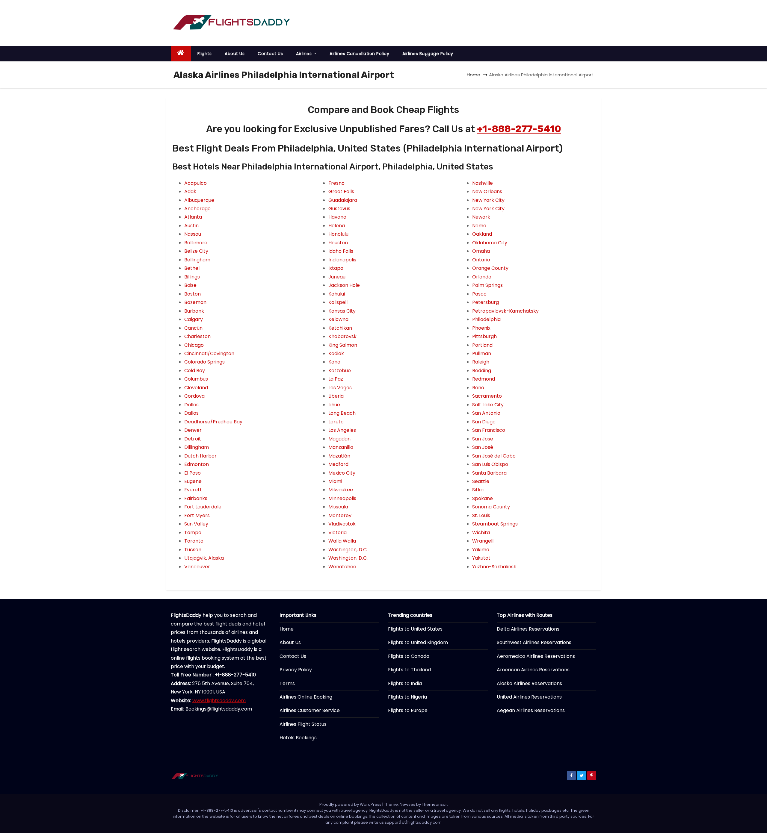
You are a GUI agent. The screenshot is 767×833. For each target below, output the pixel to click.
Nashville (482, 183)
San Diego (484, 421)
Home (473, 75)
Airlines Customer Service (310, 710)
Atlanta (193, 216)
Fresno (336, 183)
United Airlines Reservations (529, 696)
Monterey (339, 515)
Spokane (482, 498)
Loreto (336, 421)
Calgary (193, 319)
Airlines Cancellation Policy (359, 54)
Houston (338, 242)
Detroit (192, 438)
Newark (481, 216)
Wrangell (482, 540)
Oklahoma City (489, 242)
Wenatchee (342, 566)
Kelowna (338, 319)
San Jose (482, 438)
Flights (204, 54)
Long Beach (342, 413)
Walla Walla (342, 540)
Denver (193, 430)
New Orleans (487, 191)
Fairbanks (195, 498)
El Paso (192, 472)
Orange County (490, 268)
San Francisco (488, 430)
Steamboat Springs (495, 523)
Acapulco (195, 183)
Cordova (194, 396)
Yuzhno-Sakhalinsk (494, 566)
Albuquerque (199, 200)
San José (482, 447)
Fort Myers (197, 515)
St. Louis (481, 515)
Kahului (336, 293)
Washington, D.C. (348, 549)
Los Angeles (342, 430)
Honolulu (338, 234)
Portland (482, 345)
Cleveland (196, 387)
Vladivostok (342, 523)
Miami (335, 481)
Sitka (478, 489)
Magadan (339, 438)
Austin (191, 225)
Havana (337, 216)
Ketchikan (340, 328)
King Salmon (342, 345)
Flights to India (405, 683)
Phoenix (481, 328)
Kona (334, 361)
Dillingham (196, 447)
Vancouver (197, 566)
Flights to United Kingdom (418, 642)
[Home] (181, 53)
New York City (488, 200)
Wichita (481, 532)
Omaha (481, 251)
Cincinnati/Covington (209, 353)
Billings (192, 276)
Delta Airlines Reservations (528, 628)
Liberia (336, 396)
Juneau (336, 276)
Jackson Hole (344, 285)
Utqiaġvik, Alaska (204, 558)
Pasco (479, 293)
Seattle (480, 481)
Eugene (193, 481)
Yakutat (481, 558)
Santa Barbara (489, 472)
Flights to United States (415, 628)
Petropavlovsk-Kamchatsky (505, 311)
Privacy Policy (296, 669)
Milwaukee (340, 489)
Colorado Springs (204, 361)
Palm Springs (487, 285)
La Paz (335, 378)
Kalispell (338, 302)
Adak (190, 191)
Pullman (481, 353)
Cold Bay (194, 370)
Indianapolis (342, 259)
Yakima (480, 549)
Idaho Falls (340, 251)
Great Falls (341, 191)
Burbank (194, 311)
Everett (193, 489)
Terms (287, 683)
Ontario (481, 259)
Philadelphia (486, 319)
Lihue (334, 404)
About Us (234, 54)
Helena (336, 225)
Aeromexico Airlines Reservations (536, 656)
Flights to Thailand (409, 669)
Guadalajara (342, 200)
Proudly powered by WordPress (350, 804)
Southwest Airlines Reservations (534, 642)
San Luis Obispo (490, 464)
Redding (481, 370)
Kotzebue (339, 370)
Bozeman (195, 302)
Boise (190, 285)
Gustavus (339, 208)
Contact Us (270, 54)
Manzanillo (340, 447)
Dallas (191, 404)
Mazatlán (339, 455)
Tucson (192, 549)
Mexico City (341, 472)
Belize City (196, 251)
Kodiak (336, 353)
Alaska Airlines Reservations (529, 683)
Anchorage (197, 208)
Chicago (194, 345)
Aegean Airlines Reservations (531, 710)
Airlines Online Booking (306, 696)
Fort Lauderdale (202, 506)
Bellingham (197, 259)
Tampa (192, 532)
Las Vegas (340, 387)
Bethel (192, 268)
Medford (338, 464)
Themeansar (434, 804)
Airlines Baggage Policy (427, 54)
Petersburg (485, 302)
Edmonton (196, 464)
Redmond (483, 378)
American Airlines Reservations (533, 669)
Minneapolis (342, 498)
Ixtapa (335, 268)
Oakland (482, 234)
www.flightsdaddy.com (219, 700)
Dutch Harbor (200, 455)
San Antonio (486, 413)
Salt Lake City (488, 404)
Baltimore (195, 242)
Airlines (304, 54)
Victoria (337, 532)
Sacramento (487, 396)
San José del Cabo (494, 455)
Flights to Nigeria (407, 696)
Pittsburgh (484, 336)
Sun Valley (196, 523)
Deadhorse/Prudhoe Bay (213, 421)
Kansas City (342, 311)
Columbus (196, 378)
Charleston (197, 336)
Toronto (193, 540)
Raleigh (480, 361)
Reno (478, 387)
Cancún (193, 328)
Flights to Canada (408, 656)
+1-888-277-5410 (519, 128)
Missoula (338, 506)
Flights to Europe (408, 710)
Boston (192, 293)
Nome (479, 225)
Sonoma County (491, 506)
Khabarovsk (342, 336)
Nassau (192, 234)
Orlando (481, 276)
